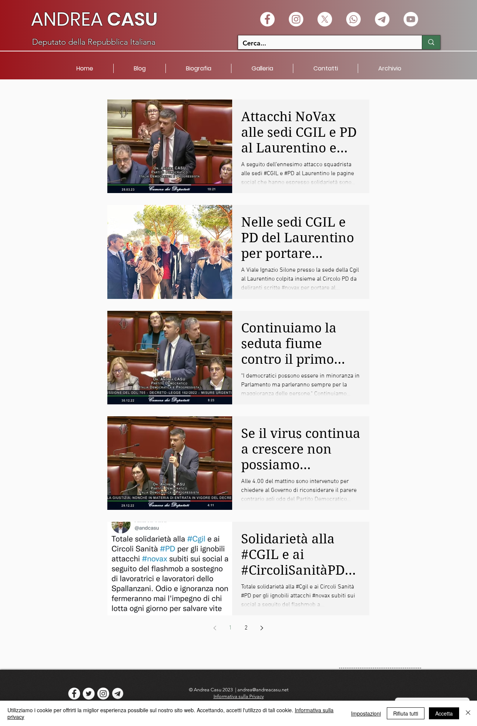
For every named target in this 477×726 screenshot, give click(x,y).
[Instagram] (296, 19)
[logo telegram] (118, 694)
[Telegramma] (382, 19)
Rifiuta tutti (405, 713)
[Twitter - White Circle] (89, 694)
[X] (325, 19)
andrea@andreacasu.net (262, 689)
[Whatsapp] (353, 19)
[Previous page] (215, 628)
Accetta (444, 713)
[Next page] (262, 628)
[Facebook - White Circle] (267, 19)
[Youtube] (411, 19)
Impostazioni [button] (366, 713)
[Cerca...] (431, 42)
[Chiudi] (468, 713)
